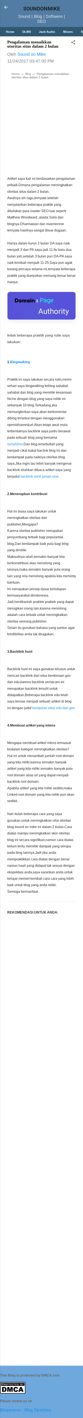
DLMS (26, 31)
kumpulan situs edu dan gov (53, 708)
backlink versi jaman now (39, 476)
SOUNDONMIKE (41, 9)
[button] (73, 43)
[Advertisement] (41, 128)
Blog (28, 74)
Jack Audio (47, 31)
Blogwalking (20, 362)
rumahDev (15, 444)
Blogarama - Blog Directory (25, 1410)
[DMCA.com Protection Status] (13, 1392)
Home (10, 31)
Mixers (68, 31)
